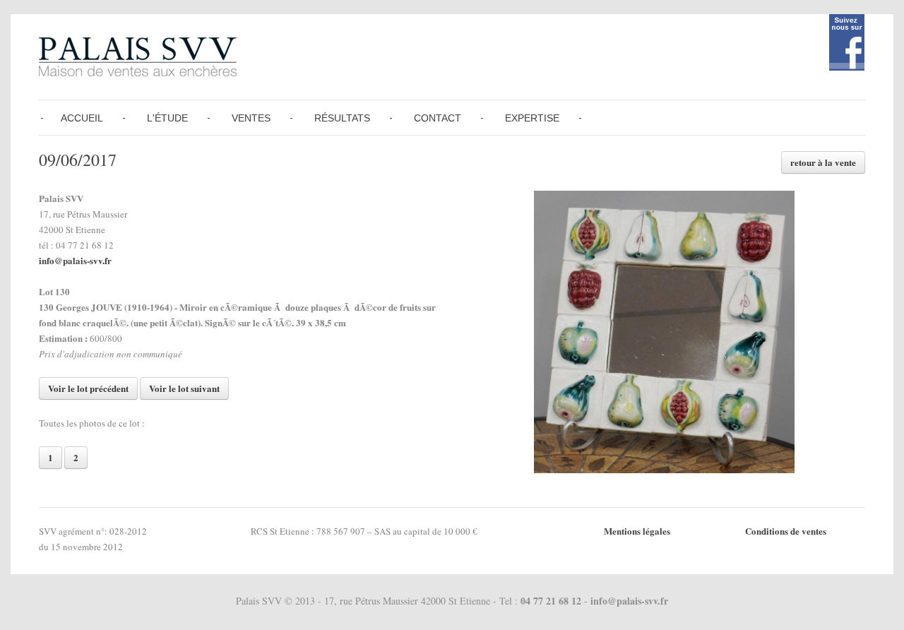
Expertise (532, 118)
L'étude (167, 118)
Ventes (251, 118)
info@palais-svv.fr (75, 260)
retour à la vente (823, 162)
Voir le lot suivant (184, 388)
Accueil (82, 118)
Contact (437, 118)
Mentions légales (637, 530)
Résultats (342, 118)
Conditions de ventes (785, 530)
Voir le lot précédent (88, 388)
